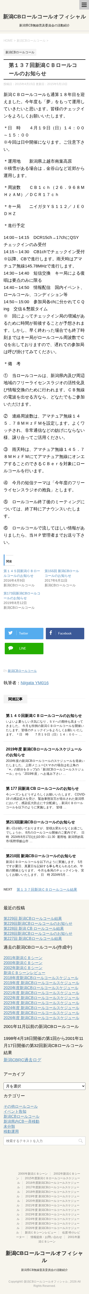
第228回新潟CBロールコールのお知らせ (38, 933)
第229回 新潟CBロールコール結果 (33, 918)
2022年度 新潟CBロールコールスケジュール (41, 998)
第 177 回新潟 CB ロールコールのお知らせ (42, 788)
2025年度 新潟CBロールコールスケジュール (41, 1013)
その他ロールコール (21, 1106)
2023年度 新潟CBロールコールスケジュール (41, 1003)
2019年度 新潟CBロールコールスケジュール (41, 983)
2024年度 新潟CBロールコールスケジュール (41, 1008)
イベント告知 (15, 1111)
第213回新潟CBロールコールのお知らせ (40, 822)
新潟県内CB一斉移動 (21, 1121)
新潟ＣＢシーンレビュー (24, 973)
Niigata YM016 (35, 682)
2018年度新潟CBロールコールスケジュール (41, 978)
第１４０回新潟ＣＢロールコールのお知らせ (44, 716)
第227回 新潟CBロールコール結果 (33, 939)
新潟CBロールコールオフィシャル (44, 17)
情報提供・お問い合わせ (46, 1237)
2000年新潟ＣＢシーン (23, 963)
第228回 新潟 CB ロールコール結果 (34, 928)
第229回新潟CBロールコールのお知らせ (38, 923)
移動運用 (11, 1131)
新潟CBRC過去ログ (22, 1059)
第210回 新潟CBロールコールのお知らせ (41, 856)
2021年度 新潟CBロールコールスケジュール (41, 993)
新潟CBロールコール (22, 671)
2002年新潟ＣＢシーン (23, 968)
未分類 (9, 1126)
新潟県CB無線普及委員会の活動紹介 (44, 1270)
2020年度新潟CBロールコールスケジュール (41, 988)
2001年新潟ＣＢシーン (23, 958)
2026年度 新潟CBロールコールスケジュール (41, 1018)
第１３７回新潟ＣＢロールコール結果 (47, 889)
